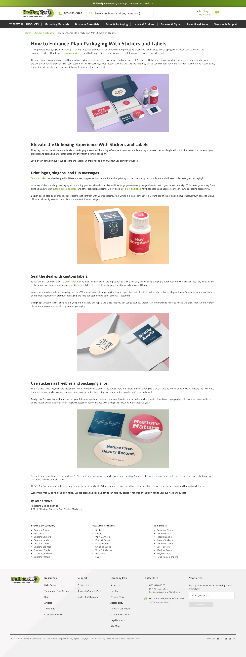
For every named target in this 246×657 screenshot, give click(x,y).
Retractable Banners (167, 557)
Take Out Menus (103, 550)
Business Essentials (87, 24)
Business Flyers (165, 530)
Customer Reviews (54, 614)
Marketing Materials (57, 24)
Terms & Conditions (120, 608)
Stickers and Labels (44, 33)
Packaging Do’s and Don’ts (44, 505)
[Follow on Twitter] (222, 638)
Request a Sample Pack (89, 591)
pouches (72, 188)
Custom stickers (39, 178)
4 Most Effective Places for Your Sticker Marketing (57, 509)
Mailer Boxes (102, 543)
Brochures (100, 553)
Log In (207, 11)
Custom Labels (41, 540)
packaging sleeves (40, 479)
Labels (98, 533)
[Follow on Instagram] (226, 638)
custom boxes (60, 188)
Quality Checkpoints (87, 597)
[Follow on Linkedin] (230, 638)
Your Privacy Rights (70, 638)
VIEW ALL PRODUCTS (26, 24)
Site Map (114, 626)
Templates (49, 608)
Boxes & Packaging (116, 24)
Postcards (39, 533)
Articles (48, 602)
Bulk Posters (163, 547)
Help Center (50, 585)
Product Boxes (102, 540)
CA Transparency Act (121, 614)
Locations (115, 591)
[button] (91, 13)
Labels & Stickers (144, 24)
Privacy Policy (117, 597)
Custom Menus (42, 543)
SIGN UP (201, 604)
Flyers (98, 557)
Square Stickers (165, 540)
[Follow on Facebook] (218, 638)
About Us (115, 585)
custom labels (70, 281)
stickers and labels (131, 188)
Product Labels (164, 536)
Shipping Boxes (103, 547)
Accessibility (116, 602)
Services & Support (225, 24)
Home (28, 33)
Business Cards (42, 550)
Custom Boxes (41, 530)
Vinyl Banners (102, 536)
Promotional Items (197, 24)
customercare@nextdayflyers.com (167, 598)
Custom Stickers (42, 536)
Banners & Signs (170, 24)
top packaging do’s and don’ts (94, 492)
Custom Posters (42, 557)
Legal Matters (117, 620)
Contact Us (83, 585)
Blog (46, 597)
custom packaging (70, 53)
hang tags (207, 476)
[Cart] (216, 13)
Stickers (99, 530)
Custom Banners (42, 547)
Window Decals (164, 550)
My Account (205, 14)
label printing (126, 476)
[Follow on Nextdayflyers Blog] (234, 638)
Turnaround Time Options (57, 591)
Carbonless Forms (43, 553)
